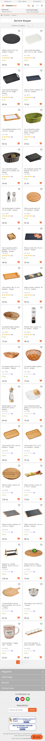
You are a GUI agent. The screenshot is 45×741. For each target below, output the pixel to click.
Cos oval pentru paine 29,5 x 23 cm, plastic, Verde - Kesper (32, 131)
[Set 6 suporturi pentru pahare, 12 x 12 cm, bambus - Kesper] (11, 236)
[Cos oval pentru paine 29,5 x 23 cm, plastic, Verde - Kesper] (33, 118)
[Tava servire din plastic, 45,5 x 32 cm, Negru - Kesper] (11, 78)
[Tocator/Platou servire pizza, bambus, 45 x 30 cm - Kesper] (11, 592)
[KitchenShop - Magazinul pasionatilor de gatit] (11, 5)
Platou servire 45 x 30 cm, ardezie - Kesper (33, 525)
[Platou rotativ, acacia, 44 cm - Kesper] (11, 473)
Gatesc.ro (7, 1)
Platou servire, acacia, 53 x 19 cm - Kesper (33, 486)
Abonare (32, 710)
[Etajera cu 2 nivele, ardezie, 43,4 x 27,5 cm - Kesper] (11, 552)
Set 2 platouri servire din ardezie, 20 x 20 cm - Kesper (32, 170)
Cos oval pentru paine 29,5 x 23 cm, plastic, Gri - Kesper (11, 170)
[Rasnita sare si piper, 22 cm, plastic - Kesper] (33, 315)
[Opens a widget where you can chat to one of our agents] (37, 737)
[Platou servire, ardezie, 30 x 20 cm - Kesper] (33, 78)
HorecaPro (37, 1)
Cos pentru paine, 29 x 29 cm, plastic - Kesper (11, 367)
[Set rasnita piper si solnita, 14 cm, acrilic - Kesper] (11, 197)
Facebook (17, 699)
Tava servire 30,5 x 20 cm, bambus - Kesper (11, 446)
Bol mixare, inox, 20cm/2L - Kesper (33, 604)
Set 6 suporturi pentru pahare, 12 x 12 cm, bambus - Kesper (9, 249)
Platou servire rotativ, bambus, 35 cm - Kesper (32, 565)
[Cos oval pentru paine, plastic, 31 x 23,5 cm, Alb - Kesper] (33, 394)
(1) (34, 255)
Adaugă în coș (18, 64)
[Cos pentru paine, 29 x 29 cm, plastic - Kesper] (11, 355)
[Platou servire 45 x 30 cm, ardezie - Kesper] (33, 513)
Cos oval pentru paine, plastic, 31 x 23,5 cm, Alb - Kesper (33, 407)
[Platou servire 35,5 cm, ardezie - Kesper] (11, 38)
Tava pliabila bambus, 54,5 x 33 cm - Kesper (11, 130)
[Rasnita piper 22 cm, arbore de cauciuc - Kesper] (11, 394)
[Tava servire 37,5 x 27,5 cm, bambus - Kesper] (33, 434)
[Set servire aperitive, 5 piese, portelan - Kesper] (33, 631)
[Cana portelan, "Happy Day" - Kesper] (11, 631)
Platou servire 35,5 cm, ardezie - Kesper (10, 51)
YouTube (22, 699)
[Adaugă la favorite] (19, 31)
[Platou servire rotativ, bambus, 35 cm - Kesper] (33, 552)
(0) (12, 374)
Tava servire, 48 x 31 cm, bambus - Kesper (11, 288)
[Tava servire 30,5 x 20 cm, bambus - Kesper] (11, 434)
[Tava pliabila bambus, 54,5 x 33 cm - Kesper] (11, 118)
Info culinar (22, 1)
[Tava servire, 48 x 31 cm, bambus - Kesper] (11, 276)
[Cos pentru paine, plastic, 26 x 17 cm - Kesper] (11, 315)
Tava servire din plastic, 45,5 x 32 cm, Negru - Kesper (10, 91)
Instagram (28, 699)
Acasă (1, 15)
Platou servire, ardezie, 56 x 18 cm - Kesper (33, 288)
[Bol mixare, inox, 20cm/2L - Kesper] (33, 592)
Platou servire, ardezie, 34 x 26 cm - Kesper (11, 525)
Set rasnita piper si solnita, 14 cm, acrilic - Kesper (11, 209)
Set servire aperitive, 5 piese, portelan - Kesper (32, 644)
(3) (34, 137)
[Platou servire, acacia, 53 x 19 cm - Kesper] (33, 473)
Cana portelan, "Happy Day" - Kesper (10, 644)
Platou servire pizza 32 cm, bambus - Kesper (32, 209)
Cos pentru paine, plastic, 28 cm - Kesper (33, 367)
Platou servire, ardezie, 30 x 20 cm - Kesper (33, 91)
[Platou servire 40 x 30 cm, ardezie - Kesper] (33, 236)
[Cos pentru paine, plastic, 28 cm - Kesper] (33, 355)
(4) (34, 97)
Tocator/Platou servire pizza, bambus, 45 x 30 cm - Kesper (11, 605)
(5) (34, 58)
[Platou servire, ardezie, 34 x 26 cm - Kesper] (11, 513)
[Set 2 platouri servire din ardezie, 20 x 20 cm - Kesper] (33, 157)
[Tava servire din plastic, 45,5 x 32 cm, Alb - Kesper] (33, 38)
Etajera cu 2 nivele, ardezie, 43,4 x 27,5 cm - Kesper (10, 565)
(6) (12, 58)
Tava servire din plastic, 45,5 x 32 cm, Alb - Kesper (33, 51)
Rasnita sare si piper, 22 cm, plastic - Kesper (32, 328)
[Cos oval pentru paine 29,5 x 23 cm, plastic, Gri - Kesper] (11, 157)
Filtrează (5, 10)
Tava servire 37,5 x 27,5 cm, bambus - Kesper (32, 446)
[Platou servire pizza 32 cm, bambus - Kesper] (33, 197)
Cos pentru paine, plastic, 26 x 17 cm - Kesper (11, 328)
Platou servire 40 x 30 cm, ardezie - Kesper (33, 249)
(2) (12, 216)
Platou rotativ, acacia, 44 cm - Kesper (11, 486)
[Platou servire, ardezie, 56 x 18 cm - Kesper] (33, 276)
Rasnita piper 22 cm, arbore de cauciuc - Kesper (9, 407)
